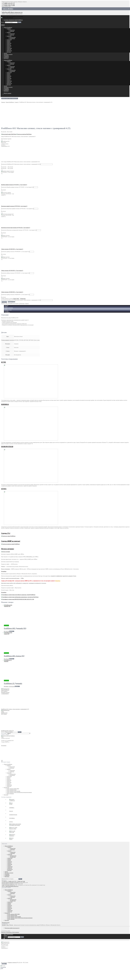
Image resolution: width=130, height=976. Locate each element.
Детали (6, 306)
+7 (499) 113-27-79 (12, 881)
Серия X (9, 28)
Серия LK (9, 49)
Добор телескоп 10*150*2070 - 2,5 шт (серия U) (12, 270)
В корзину (4, 301)
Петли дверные (10, 793)
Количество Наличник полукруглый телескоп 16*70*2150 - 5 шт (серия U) (18, 230)
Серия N (9, 44)
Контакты (6, 58)
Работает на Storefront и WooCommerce (10, 932)
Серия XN (9, 36)
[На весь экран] (3, 967)
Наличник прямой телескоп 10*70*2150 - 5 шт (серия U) (14, 206)
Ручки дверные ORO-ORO (13, 788)
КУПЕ (3, 362)
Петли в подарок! (7, 549)
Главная (3, 102)
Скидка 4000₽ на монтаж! (10, 541)
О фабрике (6, 56)
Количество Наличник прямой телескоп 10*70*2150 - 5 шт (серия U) (17, 208)
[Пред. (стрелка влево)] (1, 968)
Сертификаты (7, 312)
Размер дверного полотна (7, 298)
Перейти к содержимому (17, 16)
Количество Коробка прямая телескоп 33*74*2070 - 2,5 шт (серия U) (17, 187)
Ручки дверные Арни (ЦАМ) (13, 791)
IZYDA (3, 489)
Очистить (23, 298)
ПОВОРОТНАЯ (7, 446)
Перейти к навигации (6, 16)
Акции (5, 53)
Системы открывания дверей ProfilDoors (13, 20)
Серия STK (9, 48)
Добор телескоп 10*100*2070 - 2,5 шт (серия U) (12, 249)
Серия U (9, 32)
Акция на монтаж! (5, 738)
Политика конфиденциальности (12, 928)
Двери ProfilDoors (8, 27)
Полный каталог (6, 922)
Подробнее (3, 571)
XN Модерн (12, 38)
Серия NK (9, 45)
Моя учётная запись (8, 934)
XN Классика (12, 37)
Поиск (19, 22)
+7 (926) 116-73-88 (8, 5)
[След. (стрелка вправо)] (2, 968)
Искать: (3, 22)
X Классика (12, 30)
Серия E (8, 41)
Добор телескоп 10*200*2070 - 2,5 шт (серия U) (12, 292)
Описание (6, 305)
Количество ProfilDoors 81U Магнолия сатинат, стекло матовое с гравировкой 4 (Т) (20, 164)
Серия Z (8, 47)
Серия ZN (9, 43)
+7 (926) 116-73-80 (20, 881)
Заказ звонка (8, 8)
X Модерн (11, 31)
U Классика (12, 33)
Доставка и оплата (8, 54)
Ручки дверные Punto (11, 789)
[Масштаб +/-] (5, 967)
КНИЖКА (5, 404)
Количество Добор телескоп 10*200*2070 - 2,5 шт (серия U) (15, 294)
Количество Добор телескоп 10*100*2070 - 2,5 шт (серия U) (15, 251)
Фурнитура (9, 50)
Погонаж (9, 51)
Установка (6, 55)
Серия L (8, 42)
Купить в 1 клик (11, 301)
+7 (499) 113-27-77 (8, 3)
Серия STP (9, 39)
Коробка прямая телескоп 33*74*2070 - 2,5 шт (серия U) (14, 184)
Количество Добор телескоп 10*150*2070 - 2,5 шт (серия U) (15, 273)
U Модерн (11, 34)
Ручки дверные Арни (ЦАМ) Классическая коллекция (19, 792)
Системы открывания (9, 307)
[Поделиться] (2, 967)
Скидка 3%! (5, 533)
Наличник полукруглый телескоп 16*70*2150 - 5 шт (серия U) (15, 227)
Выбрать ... (11, 631)
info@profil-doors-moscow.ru (12, 12)
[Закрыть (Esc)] (1, 967)
